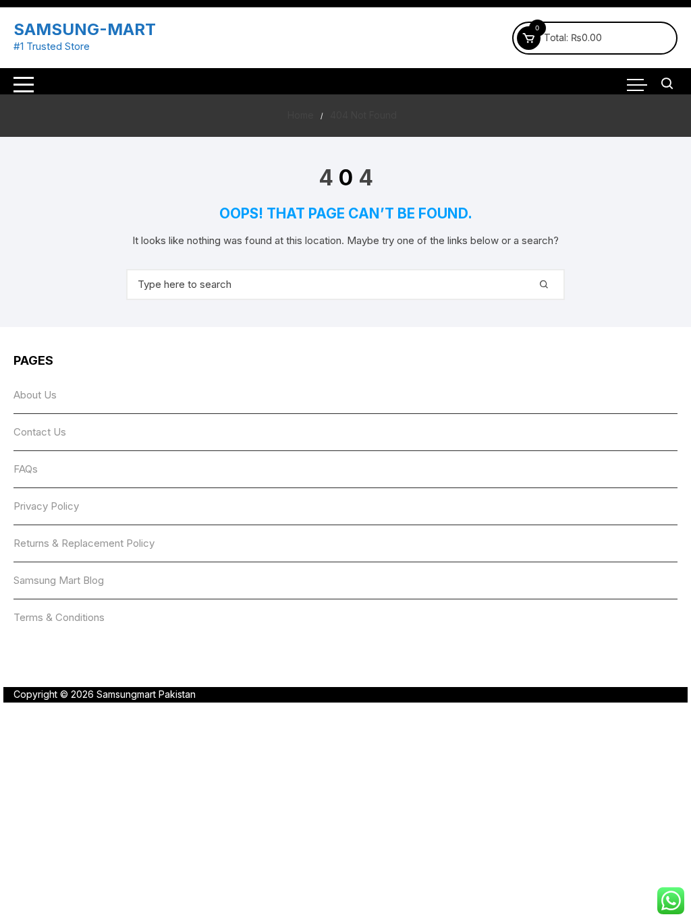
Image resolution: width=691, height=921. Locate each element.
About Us (35, 394)
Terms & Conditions (59, 617)
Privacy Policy (46, 506)
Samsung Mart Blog (58, 580)
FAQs (25, 469)
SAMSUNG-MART (84, 29)
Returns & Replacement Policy (84, 543)
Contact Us (39, 431)
